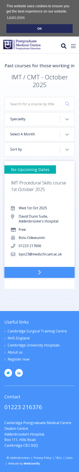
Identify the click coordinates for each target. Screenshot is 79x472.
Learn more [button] (16, 17)
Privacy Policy (43, 458)
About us (15, 352)
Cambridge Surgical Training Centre (37, 331)
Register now (18, 359)
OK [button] (39, 28)
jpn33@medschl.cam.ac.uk (26, 415)
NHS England (18, 338)
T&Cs (58, 458)
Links (69, 458)
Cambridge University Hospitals (34, 345)
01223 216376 (23, 407)
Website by (24, 463)
